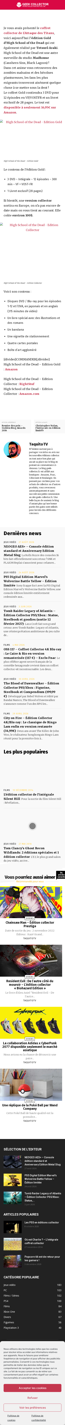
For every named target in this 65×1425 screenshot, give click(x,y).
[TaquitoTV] (14, 478)
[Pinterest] (39, 17)
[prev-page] (25, 1129)
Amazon (11, 369)
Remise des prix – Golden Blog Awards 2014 (13, 428)
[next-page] (33, 1129)
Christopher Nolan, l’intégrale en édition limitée (48, 428)
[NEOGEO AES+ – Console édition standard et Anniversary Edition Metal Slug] (13, 1162)
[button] (60, 5)
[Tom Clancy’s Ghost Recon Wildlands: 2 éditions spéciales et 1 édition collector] (32, 826)
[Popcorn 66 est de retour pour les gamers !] (13, 1261)
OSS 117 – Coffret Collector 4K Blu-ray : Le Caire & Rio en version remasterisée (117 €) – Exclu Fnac (32, 653)
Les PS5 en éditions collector (42, 1222)
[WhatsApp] (48, 17)
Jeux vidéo (10, 542)
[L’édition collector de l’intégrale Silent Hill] (32, 772)
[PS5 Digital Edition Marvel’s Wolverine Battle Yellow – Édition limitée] (13, 1180)
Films (7, 645)
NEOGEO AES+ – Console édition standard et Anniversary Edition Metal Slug (29, 551)
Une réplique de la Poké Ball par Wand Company (30, 1107)
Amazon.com (29, 394)
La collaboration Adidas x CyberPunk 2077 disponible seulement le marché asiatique (29, 1046)
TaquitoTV (38, 444)
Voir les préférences (32, 1407)
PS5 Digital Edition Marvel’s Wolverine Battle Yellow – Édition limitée (30, 581)
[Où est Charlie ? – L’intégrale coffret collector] (13, 1244)
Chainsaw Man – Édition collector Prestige (30, 924)
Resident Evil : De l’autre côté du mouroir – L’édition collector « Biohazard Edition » (29, 984)
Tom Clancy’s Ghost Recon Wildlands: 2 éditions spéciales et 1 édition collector (31, 852)
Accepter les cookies (32, 1388)
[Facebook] (23, 17)
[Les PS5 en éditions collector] (13, 1227)
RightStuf (26, 384)
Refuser (32, 1397)
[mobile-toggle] (6, 5)
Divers (30, 918)
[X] (31, 17)
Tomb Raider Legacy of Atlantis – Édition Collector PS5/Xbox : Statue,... (43, 1197)
